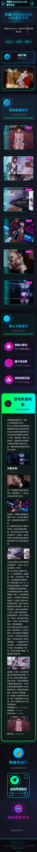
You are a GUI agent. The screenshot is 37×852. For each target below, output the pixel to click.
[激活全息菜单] (31, 3)
